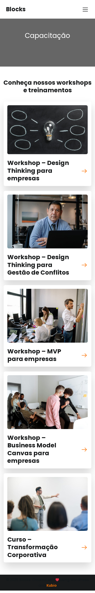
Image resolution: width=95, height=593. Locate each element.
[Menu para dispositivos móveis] (85, 9)
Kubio (52, 585)
